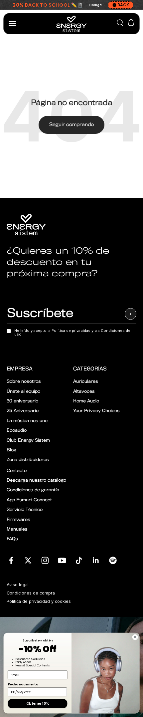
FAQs (12, 539)
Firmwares (18, 520)
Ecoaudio (17, 430)
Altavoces (84, 391)
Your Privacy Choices (96, 411)
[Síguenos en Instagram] (45, 560)
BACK (123, 5)
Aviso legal (18, 584)
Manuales (17, 529)
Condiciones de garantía (33, 490)
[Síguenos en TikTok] (78, 560)
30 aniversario (22, 401)
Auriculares (85, 381)
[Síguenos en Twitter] (28, 560)
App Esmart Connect (29, 500)
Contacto (17, 471)
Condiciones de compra (31, 593)
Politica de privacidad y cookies (39, 601)
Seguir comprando (71, 124)
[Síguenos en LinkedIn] (95, 560)
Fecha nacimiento (23, 684)
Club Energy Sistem (28, 440)
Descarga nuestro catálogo (36, 480)
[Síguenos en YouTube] (62, 560)
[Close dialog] (135, 637)
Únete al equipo (23, 391)
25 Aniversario (23, 411)
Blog (11, 450)
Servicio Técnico (25, 510)
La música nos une (27, 421)
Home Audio (86, 401)
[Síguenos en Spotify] (112, 560)
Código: (95, 5)
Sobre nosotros (24, 381)
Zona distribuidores (28, 460)
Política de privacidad (71, 330)
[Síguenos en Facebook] (11, 560)
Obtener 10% (37, 703)
